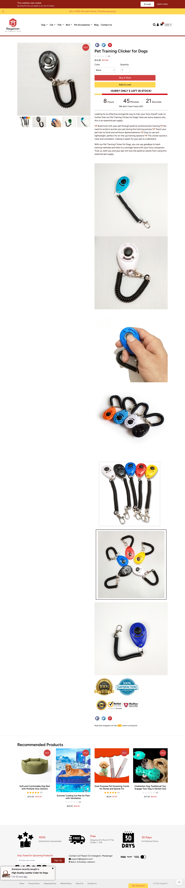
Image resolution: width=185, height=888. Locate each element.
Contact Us (107, 24)
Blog (97, 24)
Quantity (124, 64)
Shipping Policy (50, 883)
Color (97, 64)
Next (87, 122)
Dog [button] (43, 25)
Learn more (162, 4)
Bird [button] (68, 25)
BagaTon (164, 883)
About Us (79, 883)
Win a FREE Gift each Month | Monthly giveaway (92, 11)
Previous (21, 122)
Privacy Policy (34, 883)
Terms (22, 883)
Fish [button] (60, 25)
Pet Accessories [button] (82, 25)
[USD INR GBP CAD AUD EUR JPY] (168, 24)
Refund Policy (66, 883)
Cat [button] (52, 25)
